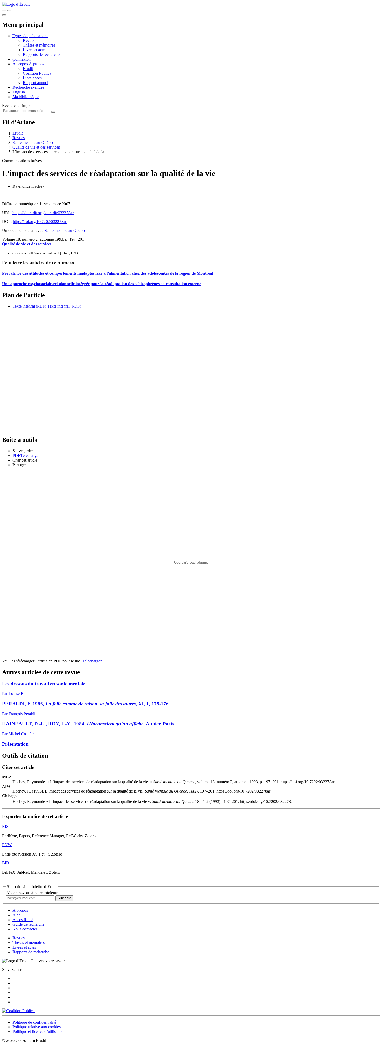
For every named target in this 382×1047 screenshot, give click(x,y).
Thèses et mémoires (39, 45)
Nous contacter (24, 929)
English (18, 92)
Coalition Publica (37, 73)
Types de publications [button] (30, 36)
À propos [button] (20, 64)
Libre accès (32, 78)
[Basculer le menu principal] (4, 15)
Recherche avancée (28, 87)
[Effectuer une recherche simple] (4, 10)
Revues (29, 40)
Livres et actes (34, 50)
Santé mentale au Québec (33, 142)
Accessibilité (22, 919)
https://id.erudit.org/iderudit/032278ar (43, 212)
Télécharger (92, 661)
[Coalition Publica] (18, 1010)
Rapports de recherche (41, 54)
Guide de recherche (28, 924)
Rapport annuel (35, 82)
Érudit (28, 68)
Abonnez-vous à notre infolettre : (33, 893)
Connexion (21, 59)
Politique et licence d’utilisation (38, 1031)
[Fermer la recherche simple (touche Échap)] (9, 10)
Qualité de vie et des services (36, 147)
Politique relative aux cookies (36, 1027)
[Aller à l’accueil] (16, 4)
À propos (36, 64)
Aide (16, 915)
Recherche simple (16, 105)
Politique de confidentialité (34, 1022)
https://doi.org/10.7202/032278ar (40, 221)
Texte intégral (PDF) (29, 306)
